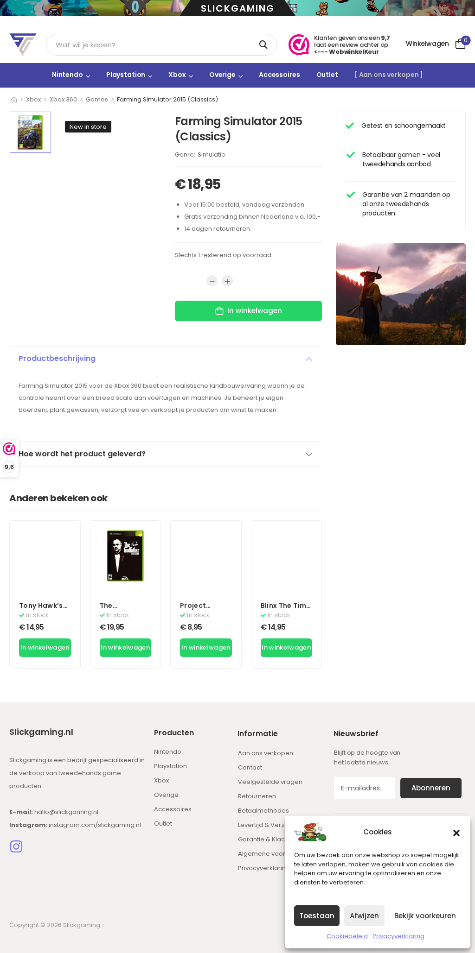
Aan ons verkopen (265, 753)
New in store (88, 126)
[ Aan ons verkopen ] (388, 74)
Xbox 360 (63, 99)
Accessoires (279, 74)
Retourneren (257, 796)
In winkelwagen (254, 311)
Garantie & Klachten (268, 839)
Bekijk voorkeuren (425, 916)
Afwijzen (364, 916)
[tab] (165, 359)
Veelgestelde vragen (270, 781)
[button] (456, 832)
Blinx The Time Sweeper (286, 610)
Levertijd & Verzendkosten (277, 824)
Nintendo (67, 74)
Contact (250, 767)
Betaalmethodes (263, 810)
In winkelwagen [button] (45, 647)
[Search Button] (265, 44)
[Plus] (227, 280)
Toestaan (316, 916)
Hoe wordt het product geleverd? (82, 453)
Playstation (126, 74)
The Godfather (119, 610)
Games (97, 99)
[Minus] (212, 280)
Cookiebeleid (347, 936)
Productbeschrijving (57, 358)
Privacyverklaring (398, 936)
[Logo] (23, 45)
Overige (222, 74)
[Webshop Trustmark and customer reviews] (299, 44)
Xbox (177, 74)
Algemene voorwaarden (275, 853)
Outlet (327, 74)
